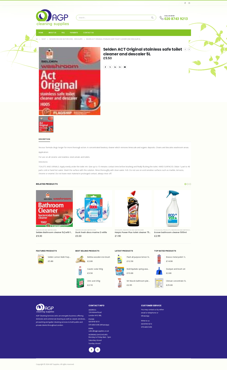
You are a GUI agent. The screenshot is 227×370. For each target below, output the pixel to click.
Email (125, 67)
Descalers (118, 230)
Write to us (145, 320)
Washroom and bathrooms (46, 230)
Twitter (110, 67)
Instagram (97, 349)
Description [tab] (44, 139)
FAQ (63, 32)
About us (52, 32)
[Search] (152, 17)
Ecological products (162, 230)
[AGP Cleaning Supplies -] (52, 17)
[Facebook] (185, 3)
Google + (120, 67)
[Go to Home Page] (37, 39)
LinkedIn (115, 67)
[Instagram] (189, 3)
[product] (54, 208)
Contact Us (88, 32)
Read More (68, 194)
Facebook (105, 67)
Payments (74, 32)
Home (41, 32)
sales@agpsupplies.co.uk (99, 331)
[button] (185, 184)
